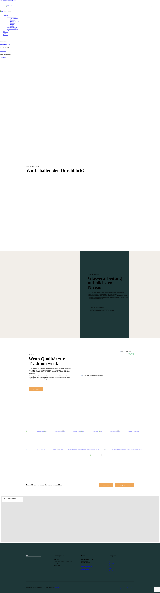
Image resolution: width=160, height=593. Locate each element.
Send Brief (3, 51)
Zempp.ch (57, 587)
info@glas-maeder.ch (86, 566)
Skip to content (4, 0)
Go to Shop (3, 57)
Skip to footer (11, 0)
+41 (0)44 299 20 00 (85, 569)
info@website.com (5, 44)
